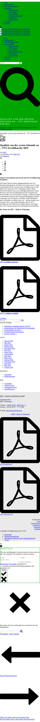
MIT (4, 152)
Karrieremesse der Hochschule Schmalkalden (19, 328)
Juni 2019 (7, 364)
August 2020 (8, 354)
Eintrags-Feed (9, 385)
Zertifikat (3, 318)
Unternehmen (8, 4)
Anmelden (8, 383)
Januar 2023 (8, 345)
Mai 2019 (7, 365)
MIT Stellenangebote (11, 6)
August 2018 (8, 367)
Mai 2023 (7, 343)
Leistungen (8, 8)
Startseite (3, 127)
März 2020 (8, 358)
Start (5, 2)
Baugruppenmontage (16, 16)
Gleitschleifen (13, 19)
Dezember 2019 (9, 362)
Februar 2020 (8, 360)
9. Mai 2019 (16, 154)
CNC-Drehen (13, 14)
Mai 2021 (7, 350)
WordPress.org (10, 389)
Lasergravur (13, 18)
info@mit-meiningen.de (14, 410)
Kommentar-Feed (11, 387)
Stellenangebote (9, 376)
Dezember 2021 (9, 348)
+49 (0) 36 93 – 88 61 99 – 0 (16, 405)
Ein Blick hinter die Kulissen (14, 332)
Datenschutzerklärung (11, 536)
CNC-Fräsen (13, 12)
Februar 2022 (8, 347)
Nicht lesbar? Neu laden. (8, 564)
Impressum (8, 534)
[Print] (1, 174)
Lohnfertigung (13, 10)
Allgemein (5, 156)
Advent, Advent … (10, 334)
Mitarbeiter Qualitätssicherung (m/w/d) (17, 326)
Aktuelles (7, 21)
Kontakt (7, 23)
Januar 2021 (8, 352)
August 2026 (8, 341)
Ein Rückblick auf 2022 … (13, 330)
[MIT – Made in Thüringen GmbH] (15, 32)
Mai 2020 (7, 356)
